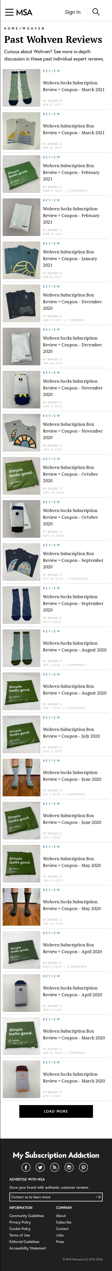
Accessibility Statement (27, 1248)
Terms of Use (19, 1235)
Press (60, 1241)
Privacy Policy (20, 1222)
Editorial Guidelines (24, 1241)
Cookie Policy (19, 1228)
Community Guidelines (26, 1215)
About (61, 1215)
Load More (56, 1111)
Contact (62, 1228)
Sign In (72, 11)
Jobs (60, 1235)
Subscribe (63, 1222)
